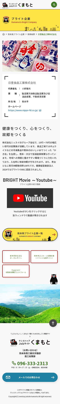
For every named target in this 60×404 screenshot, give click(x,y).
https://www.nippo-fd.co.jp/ (23, 110)
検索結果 (31, 34)
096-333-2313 (32, 363)
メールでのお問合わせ (29, 377)
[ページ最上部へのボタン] (53, 323)
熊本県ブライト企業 (16, 34)
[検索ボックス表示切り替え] (54, 5)
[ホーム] (3, 34)
